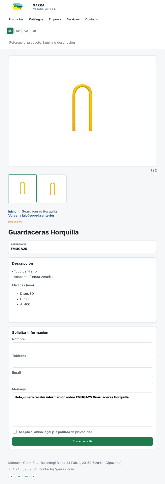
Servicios (73, 19)
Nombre (18, 339)
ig (26, 476)
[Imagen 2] (52, 188)
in (19, 476)
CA (26, 30)
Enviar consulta (82, 441)
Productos (16, 19)
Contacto (91, 19)
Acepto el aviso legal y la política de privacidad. (56, 432)
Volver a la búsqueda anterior (31, 215)
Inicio (12, 211)
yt (34, 476)
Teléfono (19, 356)
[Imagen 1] (22, 188)
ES (10, 30)
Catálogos (36, 19)
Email (16, 372)
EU (18, 30)
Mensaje (19, 389)
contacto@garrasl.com (56, 469)
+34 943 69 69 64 (22, 469)
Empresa (55, 19)
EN (34, 30)
